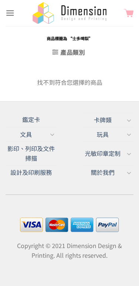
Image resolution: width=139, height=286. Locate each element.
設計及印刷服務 (31, 172)
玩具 (103, 134)
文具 (26, 134)
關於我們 (103, 172)
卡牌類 (103, 119)
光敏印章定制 (102, 153)
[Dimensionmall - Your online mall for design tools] (70, 13)
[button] (10, 13)
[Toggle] (129, 120)
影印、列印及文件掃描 (31, 153)
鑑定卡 (31, 119)
